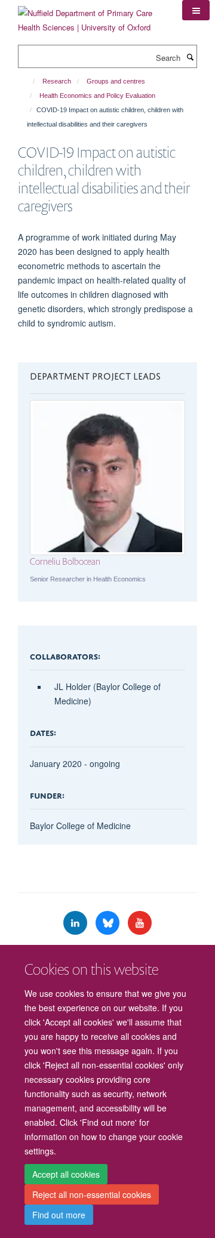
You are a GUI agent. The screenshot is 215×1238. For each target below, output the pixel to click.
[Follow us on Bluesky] (109, 923)
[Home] (28, 81)
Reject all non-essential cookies (91, 1194)
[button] (196, 10)
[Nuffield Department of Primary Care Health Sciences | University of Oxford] (91, 15)
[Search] (189, 56)
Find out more (58, 1215)
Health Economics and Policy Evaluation (97, 95)
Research (56, 81)
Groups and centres (116, 81)
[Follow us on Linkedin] (76, 923)
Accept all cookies (66, 1174)
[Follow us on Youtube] (140, 923)
